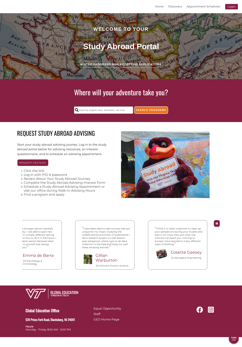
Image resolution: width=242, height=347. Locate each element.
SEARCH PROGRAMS (151, 110)
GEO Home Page (106, 319)
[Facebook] (199, 311)
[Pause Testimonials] (217, 223)
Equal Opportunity (107, 308)
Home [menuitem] (159, 6)
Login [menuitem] (232, 6)
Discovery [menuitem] (175, 6)
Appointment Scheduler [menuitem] (203, 6)
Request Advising (32, 162)
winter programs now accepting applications (121, 64)
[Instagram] (211, 311)
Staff (97, 314)
